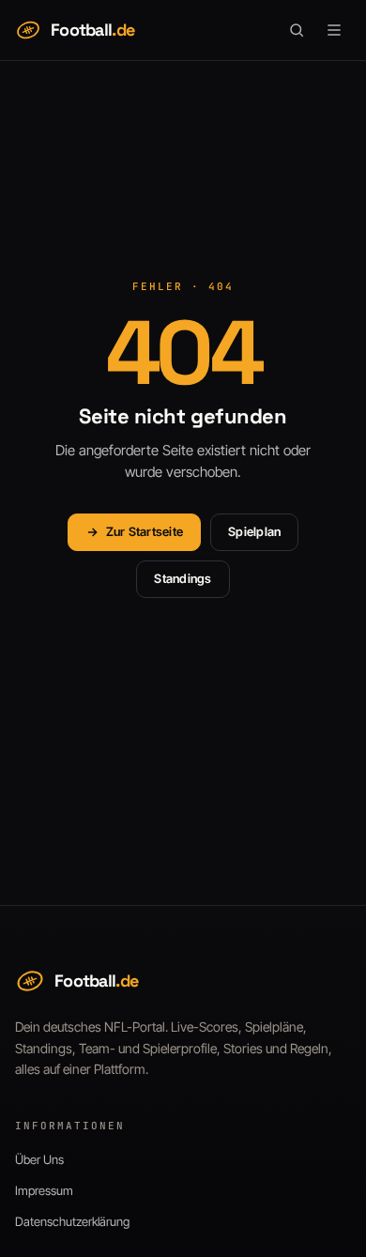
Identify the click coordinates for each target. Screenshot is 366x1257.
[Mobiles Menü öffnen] (334, 30)
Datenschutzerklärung (72, 1221)
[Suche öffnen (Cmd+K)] (296, 30)
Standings (182, 578)
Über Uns (39, 1159)
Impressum (44, 1190)
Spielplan (254, 531)
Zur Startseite (145, 531)
